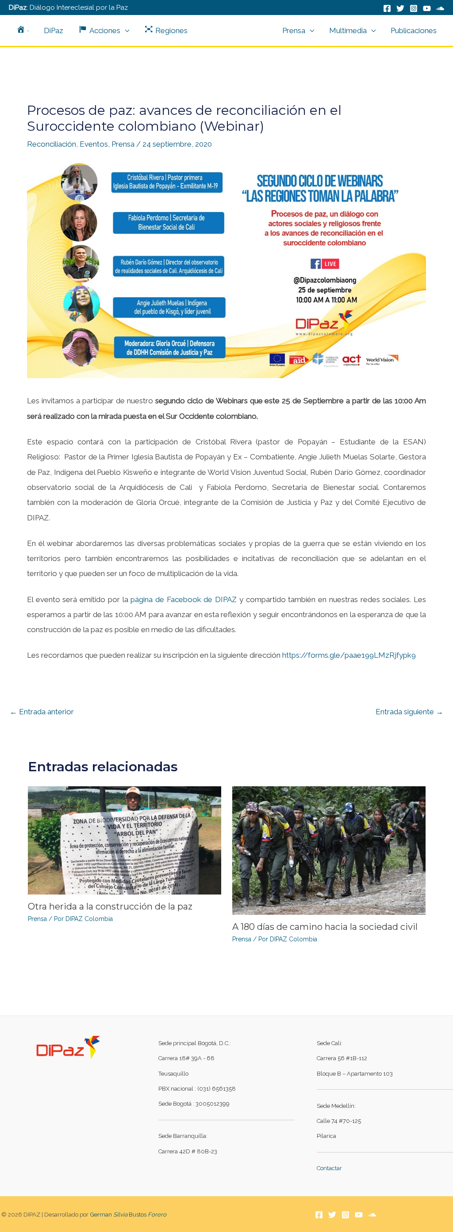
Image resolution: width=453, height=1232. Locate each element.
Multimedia (348, 30)
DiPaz (53, 30)
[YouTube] (427, 8)
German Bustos (128, 1214)
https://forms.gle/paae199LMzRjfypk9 (349, 655)
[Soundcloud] (372, 1215)
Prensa (293, 30)
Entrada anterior (42, 711)
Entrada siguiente (409, 711)
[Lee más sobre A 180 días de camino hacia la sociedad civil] (329, 849)
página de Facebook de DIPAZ (184, 599)
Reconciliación (51, 144)
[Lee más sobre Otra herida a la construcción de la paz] (124, 839)
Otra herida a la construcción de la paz (110, 906)
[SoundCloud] (440, 8)
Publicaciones (414, 30)
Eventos (94, 144)
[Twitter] (400, 8)
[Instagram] (414, 8)
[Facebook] (387, 8)
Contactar (329, 1168)
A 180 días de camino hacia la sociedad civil (325, 926)
